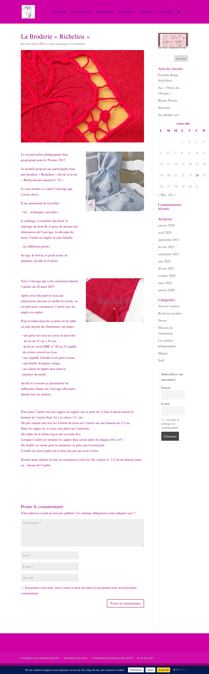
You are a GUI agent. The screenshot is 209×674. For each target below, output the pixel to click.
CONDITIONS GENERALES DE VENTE (112, 658)
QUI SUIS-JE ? (81, 12)
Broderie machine (170, 313)
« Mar (162, 195)
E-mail (165, 404)
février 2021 (166, 268)
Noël (161, 360)
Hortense (164, 107)
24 (197, 175)
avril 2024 (164, 232)
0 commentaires (78, 43)
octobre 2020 (166, 275)
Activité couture (168, 306)
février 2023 (166, 247)
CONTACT (166, 12)
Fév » (172, 195)
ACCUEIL (60, 12)
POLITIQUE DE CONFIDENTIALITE (40, 658)
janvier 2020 (166, 290)
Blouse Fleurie (167, 100)
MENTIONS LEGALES (75, 658)
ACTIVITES (105, 12)
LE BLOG (147, 12)
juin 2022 (164, 261)
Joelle (27, 43)
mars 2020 (165, 283)
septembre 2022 (168, 254)
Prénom (165, 388)
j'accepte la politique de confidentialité (170, 423)
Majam (163, 353)
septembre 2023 (168, 239)
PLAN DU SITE (145, 658)
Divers (162, 320)
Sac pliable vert (168, 115)
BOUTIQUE (126, 12)
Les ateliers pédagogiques (57, 43)
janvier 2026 (166, 225)
